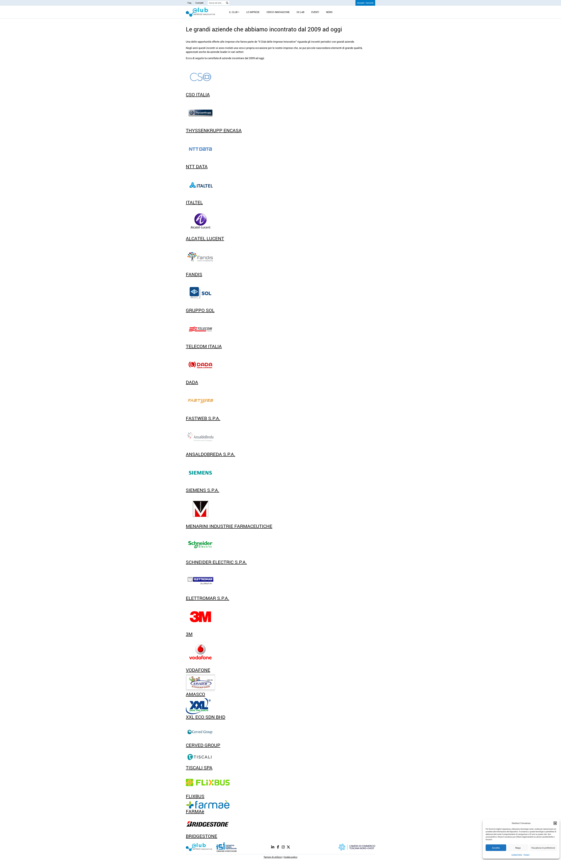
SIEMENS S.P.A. (202, 490)
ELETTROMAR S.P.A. (207, 598)
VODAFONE (198, 670)
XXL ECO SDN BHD (205, 717)
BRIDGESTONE (201, 836)
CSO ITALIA (198, 94)
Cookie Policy (516, 854)
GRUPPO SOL (200, 310)
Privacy (526, 854)
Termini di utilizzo (273, 857)
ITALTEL (194, 202)
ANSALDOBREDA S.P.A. (210, 454)
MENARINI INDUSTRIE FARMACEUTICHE (229, 526)
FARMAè (195, 811)
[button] (555, 823)
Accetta (496, 847)
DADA (192, 382)
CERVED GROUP (203, 745)
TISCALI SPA (199, 767)
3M (189, 634)
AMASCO (195, 694)
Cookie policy (290, 857)
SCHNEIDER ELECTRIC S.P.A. (216, 562)
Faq (189, 2)
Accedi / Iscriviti (365, 2)
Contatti (199, 2)
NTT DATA (197, 166)
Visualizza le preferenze (543, 847)
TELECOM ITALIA (204, 346)
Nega (518, 847)
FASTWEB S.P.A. (203, 418)
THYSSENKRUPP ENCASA (214, 130)
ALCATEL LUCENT (205, 238)
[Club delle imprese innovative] (200, 12)
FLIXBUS (195, 796)
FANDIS (194, 274)
